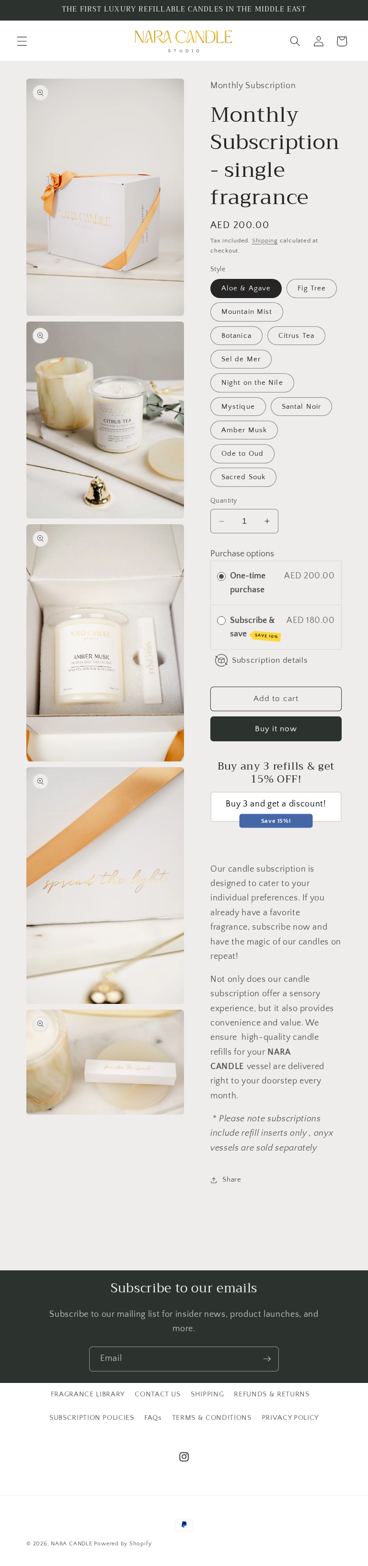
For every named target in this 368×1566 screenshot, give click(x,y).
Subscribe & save (254, 627)
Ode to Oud (242, 453)
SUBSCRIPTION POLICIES (91, 1418)
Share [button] (231, 1179)
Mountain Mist (246, 312)
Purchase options (242, 554)
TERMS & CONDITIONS (212, 1418)
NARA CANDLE (71, 1544)
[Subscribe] (266, 1359)
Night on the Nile (252, 383)
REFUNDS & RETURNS (271, 1394)
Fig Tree (312, 288)
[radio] (221, 576)
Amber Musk (244, 430)
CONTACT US (158, 1394)
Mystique (238, 407)
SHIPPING (207, 1394)
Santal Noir (301, 407)
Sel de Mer (241, 359)
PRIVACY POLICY (290, 1418)
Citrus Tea (296, 336)
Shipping (265, 240)
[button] (22, 41)
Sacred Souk (243, 477)
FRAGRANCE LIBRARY (88, 1394)
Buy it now (276, 729)
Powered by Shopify (122, 1544)
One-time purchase (247, 582)
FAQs (153, 1418)
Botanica (236, 336)
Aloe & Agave (246, 288)
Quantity (223, 501)
